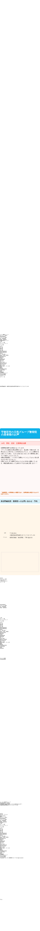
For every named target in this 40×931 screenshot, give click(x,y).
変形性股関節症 (3, 351)
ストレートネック (4, 343)
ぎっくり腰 (2, 342)
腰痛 (1, 367)
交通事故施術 (3, 374)
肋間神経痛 (2, 359)
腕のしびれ (2, 365)
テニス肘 (2, 344)
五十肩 (1, 347)
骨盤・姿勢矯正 (3, 339)
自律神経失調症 (3, 369)
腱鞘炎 (1, 368)
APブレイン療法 (3, 335)
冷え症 (1, 349)
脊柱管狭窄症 (3, 364)
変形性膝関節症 (3, 352)
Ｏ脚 (1, 341)
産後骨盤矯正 (3, 336)
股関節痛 (2, 360)
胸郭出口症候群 (3, 363)
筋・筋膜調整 (3, 338)
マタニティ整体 (3, 337)
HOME (1, 578)
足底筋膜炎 (2, 369)
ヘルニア (2, 345)
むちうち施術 (3, 373)
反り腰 (1, 350)
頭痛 (1, 370)
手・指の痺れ (3, 354)
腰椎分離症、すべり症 (5, 366)
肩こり (1, 361)
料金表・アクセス (4, 814)
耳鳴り (1, 358)
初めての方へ (3, 815)
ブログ (1, 375)
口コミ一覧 (2, 376)
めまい (1, 346)
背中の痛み (2, 362)
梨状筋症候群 (3, 356)
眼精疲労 (2, 357)
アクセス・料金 (3, 579)
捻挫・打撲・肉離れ (4, 355)
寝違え (1, 353)
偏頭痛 (1, 348)
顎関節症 (2, 371)
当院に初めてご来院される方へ (4, 580)
